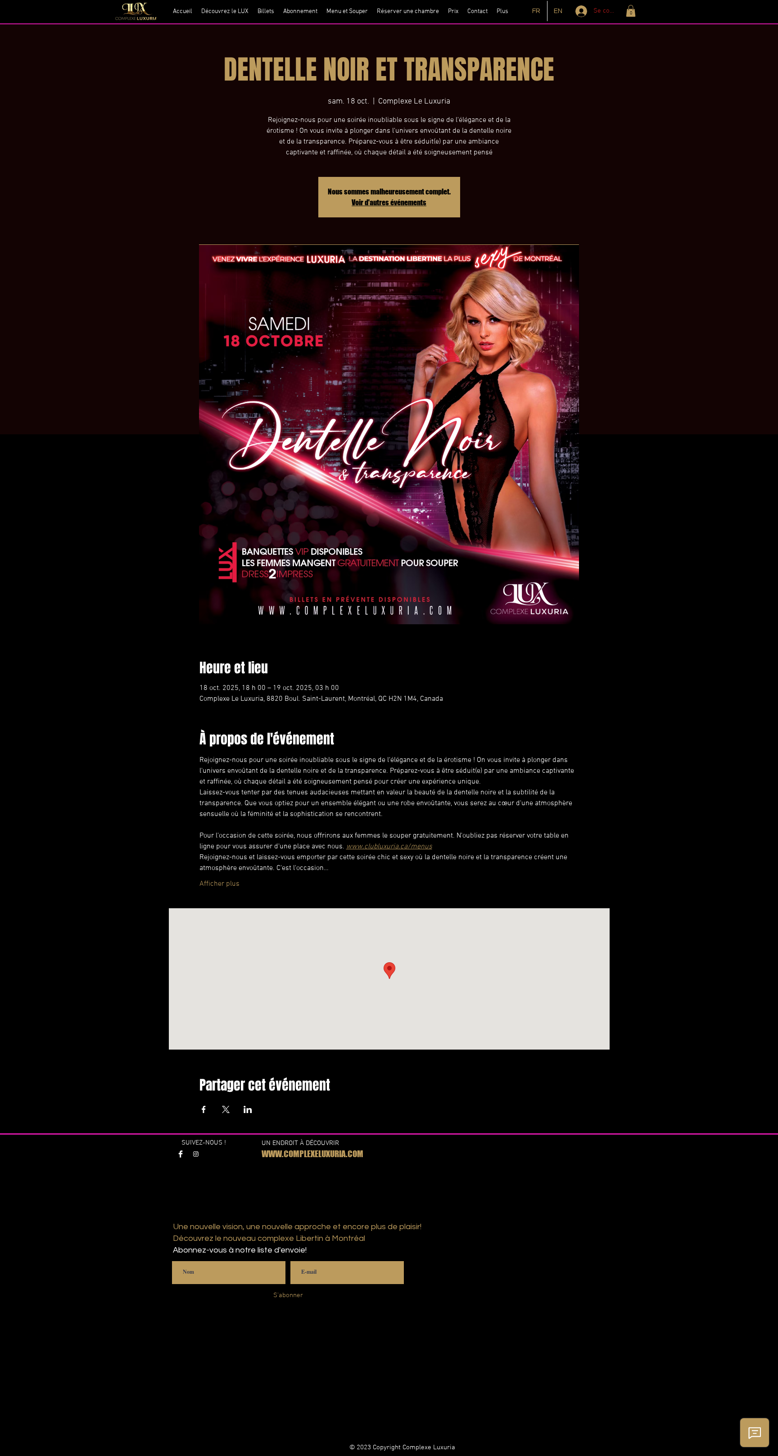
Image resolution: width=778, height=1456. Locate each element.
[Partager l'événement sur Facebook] (203, 1109)
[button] (631, 11)
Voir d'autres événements (389, 202)
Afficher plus (219, 883)
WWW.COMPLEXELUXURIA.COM (312, 1154)
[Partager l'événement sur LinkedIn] (248, 1109)
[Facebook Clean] (180, 1154)
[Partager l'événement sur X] (226, 1109)
